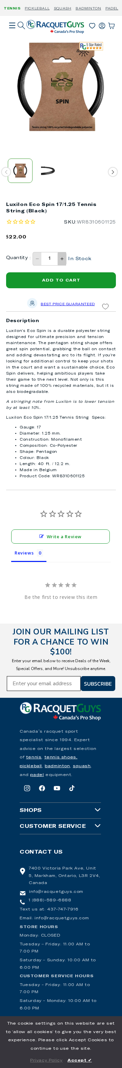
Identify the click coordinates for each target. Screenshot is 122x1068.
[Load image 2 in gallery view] (48, 171)
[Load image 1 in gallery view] (20, 171)
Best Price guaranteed (68, 304)
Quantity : (18, 258)
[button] (12, 35)
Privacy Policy (46, 1061)
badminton (57, 766)
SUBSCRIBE (98, 683)
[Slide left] (6, 172)
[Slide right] (113, 172)
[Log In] (102, 24)
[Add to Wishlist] (105, 306)
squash (82, 766)
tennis (34, 757)
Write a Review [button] (64, 536)
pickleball (31, 766)
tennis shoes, (61, 757)
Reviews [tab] (24, 553)
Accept (79, 1061)
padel (37, 775)
